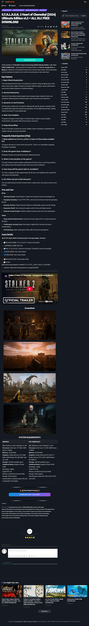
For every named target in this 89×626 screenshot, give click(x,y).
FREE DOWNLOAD (28, 507)
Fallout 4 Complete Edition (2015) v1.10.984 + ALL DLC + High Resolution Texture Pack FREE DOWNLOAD (33, 601)
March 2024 (74, 124)
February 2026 (74, 74)
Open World (7, 10)
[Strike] (17, 556)
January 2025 (74, 99)
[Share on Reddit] (51, 26)
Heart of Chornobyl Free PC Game (30, 509)
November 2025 (74, 82)
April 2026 (74, 69)
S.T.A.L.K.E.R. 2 (18, 511)
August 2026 (74, 67)
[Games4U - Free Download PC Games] (10, 2)
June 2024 (74, 117)
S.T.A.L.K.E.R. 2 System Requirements (38, 515)
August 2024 (74, 112)
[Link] (29, 556)
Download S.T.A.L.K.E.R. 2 (15, 507)
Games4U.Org (19, 621)
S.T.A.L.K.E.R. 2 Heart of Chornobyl (40, 513)
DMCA (25, 621)
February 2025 (74, 97)
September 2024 (74, 109)
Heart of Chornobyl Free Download (11, 509)
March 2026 (74, 72)
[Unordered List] (22, 556)
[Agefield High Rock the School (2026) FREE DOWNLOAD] (65, 24)
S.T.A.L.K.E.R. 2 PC (6, 515)
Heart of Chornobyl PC (8, 511)
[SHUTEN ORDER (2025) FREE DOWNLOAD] (65, 56)
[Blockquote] (24, 556)
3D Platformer (80, 47)
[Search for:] (72, 16)
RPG (84, 38)
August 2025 (74, 89)
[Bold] (10, 556)
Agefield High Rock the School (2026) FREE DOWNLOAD (77, 23)
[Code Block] (27, 556)
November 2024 (74, 104)
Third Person (81, 28)
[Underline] (14, 556)
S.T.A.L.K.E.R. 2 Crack (28, 511)
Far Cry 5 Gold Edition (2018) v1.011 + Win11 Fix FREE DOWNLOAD (54, 601)
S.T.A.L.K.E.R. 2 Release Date (19, 515)
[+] (34, 556)
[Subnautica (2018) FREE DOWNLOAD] (77, 591)
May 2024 (74, 119)
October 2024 (74, 107)
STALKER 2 (17, 517)
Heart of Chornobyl (38, 507)
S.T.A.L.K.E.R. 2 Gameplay (23, 513)
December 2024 (74, 102)
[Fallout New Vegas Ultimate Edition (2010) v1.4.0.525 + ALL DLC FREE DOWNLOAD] (12, 591)
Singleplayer (74, 40)
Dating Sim (74, 58)
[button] (3, 2)
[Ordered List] (19, 556)
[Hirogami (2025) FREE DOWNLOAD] (65, 46)
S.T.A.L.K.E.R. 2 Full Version (9, 513)
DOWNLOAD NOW (29, 60)
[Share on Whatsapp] (48, 26)
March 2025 (74, 94)
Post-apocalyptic (32, 10)
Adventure (74, 28)
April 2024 (74, 122)
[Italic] (12, 556)
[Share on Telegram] (53, 26)
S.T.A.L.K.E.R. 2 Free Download (42, 511)
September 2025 (74, 87)
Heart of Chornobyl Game (47, 509)
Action (81, 27)
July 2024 (74, 114)
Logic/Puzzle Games (76, 50)
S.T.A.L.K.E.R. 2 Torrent (8, 517)
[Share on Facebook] (45, 26)
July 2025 (74, 92)
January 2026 (74, 77)
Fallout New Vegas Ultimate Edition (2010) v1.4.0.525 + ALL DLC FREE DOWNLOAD (11, 601)
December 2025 (74, 79)
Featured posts (18, 10)
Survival (43, 10)
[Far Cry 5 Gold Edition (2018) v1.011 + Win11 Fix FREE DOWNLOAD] (55, 591)
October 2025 (74, 84)
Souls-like (82, 40)
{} (31, 556)
